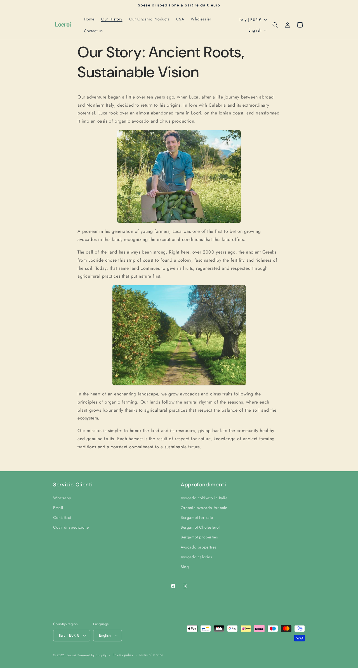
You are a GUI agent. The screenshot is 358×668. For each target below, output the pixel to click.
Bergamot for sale (197, 517)
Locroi (71, 655)
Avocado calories (196, 557)
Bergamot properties (199, 537)
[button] (275, 25)
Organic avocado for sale (204, 507)
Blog (185, 566)
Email (58, 507)
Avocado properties (198, 547)
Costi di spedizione (71, 527)
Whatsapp (62, 498)
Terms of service (151, 655)
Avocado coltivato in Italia (204, 498)
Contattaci (62, 517)
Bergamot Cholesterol (200, 527)
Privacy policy (123, 655)
